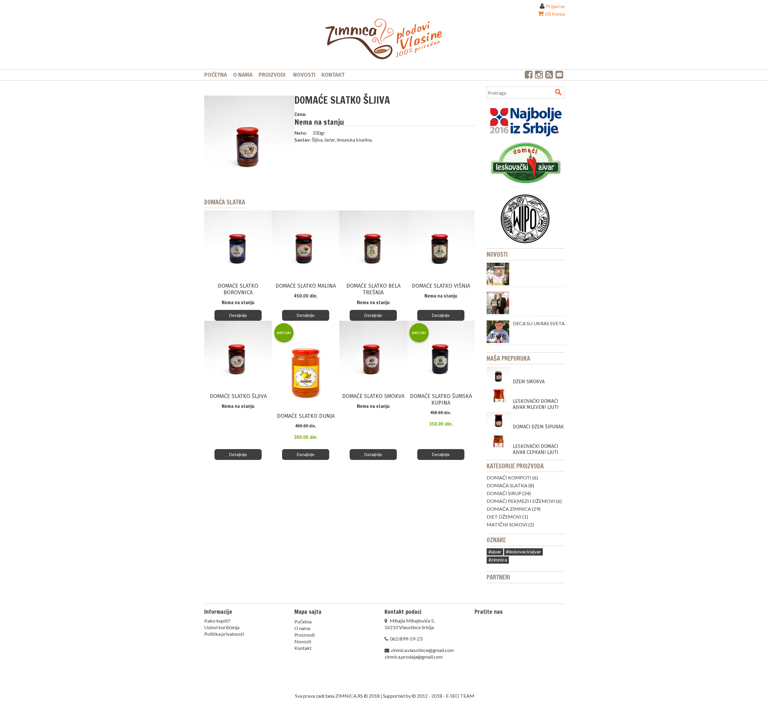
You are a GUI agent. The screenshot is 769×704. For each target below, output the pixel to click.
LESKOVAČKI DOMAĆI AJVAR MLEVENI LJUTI (535, 404)
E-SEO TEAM (460, 696)
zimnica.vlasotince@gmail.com (422, 650)
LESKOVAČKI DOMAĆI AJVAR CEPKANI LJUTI (535, 449)
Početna (215, 75)
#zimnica (497, 559)
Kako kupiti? (217, 620)
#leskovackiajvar (523, 551)
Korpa (554, 14)
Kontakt (333, 75)
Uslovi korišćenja (221, 627)
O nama (243, 75)
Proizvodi (272, 75)
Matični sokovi (507, 524)
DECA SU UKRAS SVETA (539, 323)
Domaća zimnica (509, 509)
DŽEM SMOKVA (529, 381)
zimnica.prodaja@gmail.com (413, 657)
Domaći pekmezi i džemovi (521, 501)
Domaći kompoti (509, 477)
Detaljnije (238, 315)
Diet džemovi (504, 516)
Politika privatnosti (224, 634)
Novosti (304, 75)
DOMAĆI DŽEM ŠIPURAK (538, 427)
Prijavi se (555, 6)
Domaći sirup (504, 493)
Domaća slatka (507, 485)
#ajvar (494, 551)
